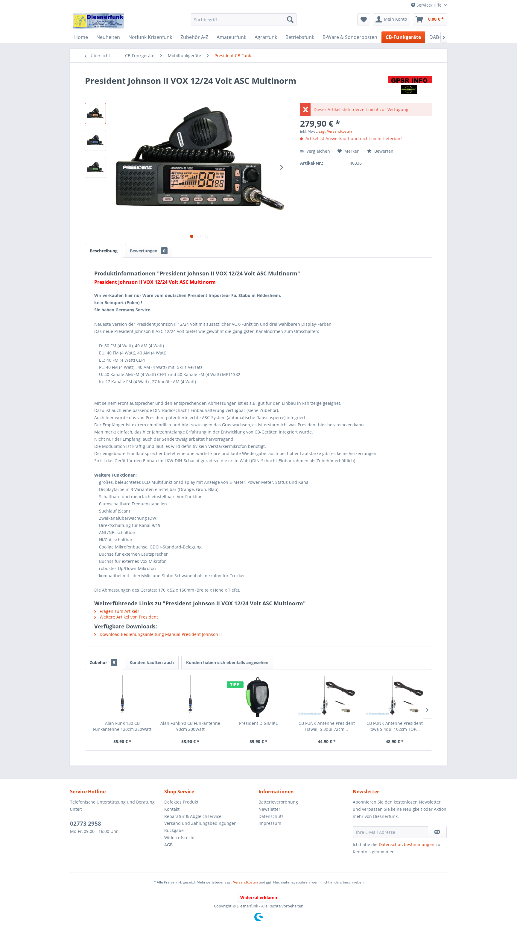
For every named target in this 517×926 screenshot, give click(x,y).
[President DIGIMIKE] (258, 696)
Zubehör (102, 662)
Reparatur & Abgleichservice (192, 816)
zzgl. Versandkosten (335, 131)
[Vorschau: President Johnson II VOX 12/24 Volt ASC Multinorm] (95, 113)
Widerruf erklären (258, 897)
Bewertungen (147, 251)
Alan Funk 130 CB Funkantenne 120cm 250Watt (122, 726)
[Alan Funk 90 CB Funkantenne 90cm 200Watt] (190, 696)
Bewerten (383, 151)
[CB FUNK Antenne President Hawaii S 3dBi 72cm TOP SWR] (327, 696)
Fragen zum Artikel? (118, 611)
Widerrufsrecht (179, 837)
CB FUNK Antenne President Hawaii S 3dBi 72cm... (327, 726)
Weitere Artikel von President (128, 617)
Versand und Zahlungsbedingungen (200, 823)
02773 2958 (85, 824)
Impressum (269, 823)
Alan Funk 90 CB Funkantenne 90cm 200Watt (190, 726)
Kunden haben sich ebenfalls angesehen (227, 662)
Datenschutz (271, 816)
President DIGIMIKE (258, 723)
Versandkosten (245, 882)
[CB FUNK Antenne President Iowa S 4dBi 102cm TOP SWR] (395, 696)
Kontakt (172, 809)
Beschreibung (104, 251)
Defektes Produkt (181, 802)
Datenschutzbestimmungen (406, 844)
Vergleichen (317, 151)
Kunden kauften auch (152, 662)
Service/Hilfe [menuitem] (429, 5)
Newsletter (269, 809)
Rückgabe (174, 830)
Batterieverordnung (278, 802)
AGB (168, 845)
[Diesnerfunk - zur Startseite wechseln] (98, 20)
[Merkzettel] (363, 19)
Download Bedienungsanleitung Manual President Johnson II (160, 634)
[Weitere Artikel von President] (410, 86)
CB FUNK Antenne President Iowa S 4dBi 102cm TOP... (395, 726)
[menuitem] (243, 19)
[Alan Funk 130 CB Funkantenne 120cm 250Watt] (122, 696)
